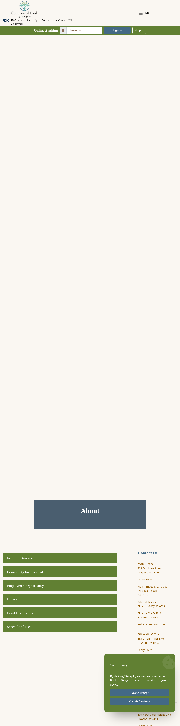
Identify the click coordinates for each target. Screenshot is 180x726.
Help (138, 30)
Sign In (117, 30)
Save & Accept (140, 693)
